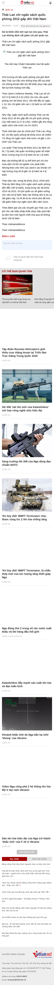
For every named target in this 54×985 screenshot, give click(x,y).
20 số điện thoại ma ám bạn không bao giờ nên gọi (24, 917)
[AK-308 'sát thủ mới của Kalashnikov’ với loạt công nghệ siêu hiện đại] (27, 386)
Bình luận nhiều (40, 859)
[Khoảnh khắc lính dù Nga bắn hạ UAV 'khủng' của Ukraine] (27, 713)
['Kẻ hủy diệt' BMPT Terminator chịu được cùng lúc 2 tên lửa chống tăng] (27, 495)
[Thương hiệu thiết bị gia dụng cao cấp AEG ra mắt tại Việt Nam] (17, 285)
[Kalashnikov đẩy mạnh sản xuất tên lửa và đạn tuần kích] (27, 662)
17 (19, 885)
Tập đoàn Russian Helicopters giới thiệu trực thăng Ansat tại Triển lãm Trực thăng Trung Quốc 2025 (24, 352)
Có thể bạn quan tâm (17, 271)
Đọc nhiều (14, 859)
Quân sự (9, 10)
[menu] (3, 2)
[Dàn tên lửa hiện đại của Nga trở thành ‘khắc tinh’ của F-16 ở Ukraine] (27, 817)
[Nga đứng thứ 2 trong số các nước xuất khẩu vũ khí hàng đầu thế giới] (27, 607)
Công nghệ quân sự (12, 636)
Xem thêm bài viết (27, 852)
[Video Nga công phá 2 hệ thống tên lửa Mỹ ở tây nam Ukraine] (27, 765)
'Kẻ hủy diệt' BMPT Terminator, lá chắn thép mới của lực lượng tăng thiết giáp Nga (26, 574)
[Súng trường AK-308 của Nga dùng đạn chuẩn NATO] (27, 440)
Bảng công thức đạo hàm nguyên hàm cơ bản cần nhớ (26, 864)
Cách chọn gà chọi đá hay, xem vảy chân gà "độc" (24, 892)
